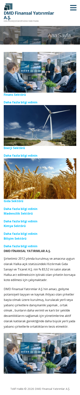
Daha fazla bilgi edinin (20, 102)
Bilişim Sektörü (15, 238)
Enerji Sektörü (14, 148)
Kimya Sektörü (15, 226)
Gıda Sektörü (13, 201)
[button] (74, 7)
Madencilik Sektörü (18, 213)
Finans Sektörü (15, 95)
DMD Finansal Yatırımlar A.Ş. (29, 15)
